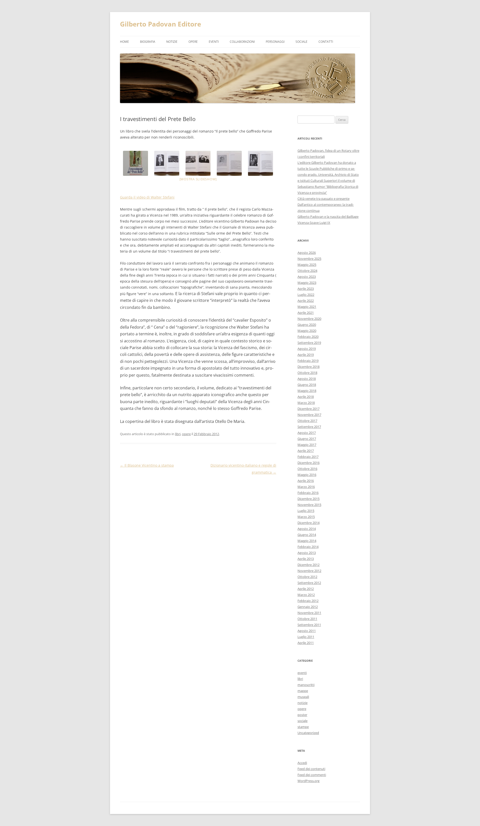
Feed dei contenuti (311, 768)
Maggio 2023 (307, 282)
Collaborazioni (242, 42)
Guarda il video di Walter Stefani (147, 197)
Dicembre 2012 (309, 564)
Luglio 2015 (306, 510)
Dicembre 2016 (309, 462)
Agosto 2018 (307, 378)
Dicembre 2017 (309, 408)
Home (124, 42)
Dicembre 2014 (309, 522)
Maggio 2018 (307, 390)
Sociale (302, 42)
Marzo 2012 (306, 594)
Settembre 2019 (309, 342)
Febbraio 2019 (308, 360)
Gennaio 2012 (308, 606)
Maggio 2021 (307, 306)
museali (303, 696)
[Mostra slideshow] (198, 179)
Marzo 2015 (306, 516)
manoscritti (306, 684)
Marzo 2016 (306, 486)
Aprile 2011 (306, 642)
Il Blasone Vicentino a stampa (147, 465)
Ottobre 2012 (307, 576)
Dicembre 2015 (309, 498)
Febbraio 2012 (308, 600)
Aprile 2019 (306, 354)
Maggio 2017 (307, 444)
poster (302, 714)
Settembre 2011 (309, 624)
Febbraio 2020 (308, 336)
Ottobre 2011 (307, 618)
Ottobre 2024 (307, 270)
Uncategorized (308, 732)
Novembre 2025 (309, 258)
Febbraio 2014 (308, 546)
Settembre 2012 (309, 582)
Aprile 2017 (306, 450)
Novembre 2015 (309, 504)
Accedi (302, 762)
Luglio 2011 (306, 636)
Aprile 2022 (306, 300)
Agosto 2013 (307, 552)
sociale (303, 720)
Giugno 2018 (307, 384)
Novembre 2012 (309, 570)
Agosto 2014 (307, 528)
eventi (214, 42)
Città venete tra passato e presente (324, 198)
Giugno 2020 (307, 324)
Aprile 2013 (306, 558)
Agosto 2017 (307, 432)
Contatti (325, 42)
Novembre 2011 (309, 612)
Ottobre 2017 (307, 420)
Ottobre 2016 (307, 468)
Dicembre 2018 (309, 366)
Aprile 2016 (306, 480)
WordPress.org (309, 780)
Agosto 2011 (307, 630)
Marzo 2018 (306, 402)
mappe (303, 690)
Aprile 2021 (306, 312)
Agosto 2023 (307, 276)
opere (193, 42)
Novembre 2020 (309, 318)
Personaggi (275, 42)
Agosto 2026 (307, 252)
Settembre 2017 (309, 426)
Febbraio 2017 (308, 456)
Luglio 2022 (306, 294)
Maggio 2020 (307, 330)
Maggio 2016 (307, 474)
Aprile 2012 (306, 588)
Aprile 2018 (306, 396)
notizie (172, 42)
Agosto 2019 (307, 348)
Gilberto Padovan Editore (160, 24)
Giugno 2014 (307, 534)
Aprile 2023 (306, 288)
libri (177, 434)
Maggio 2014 (307, 540)
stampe (303, 726)
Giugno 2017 (307, 438)
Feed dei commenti (312, 774)
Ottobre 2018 (307, 372)
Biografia (147, 42)
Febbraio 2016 (308, 492)
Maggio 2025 (307, 264)
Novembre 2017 (309, 414)
